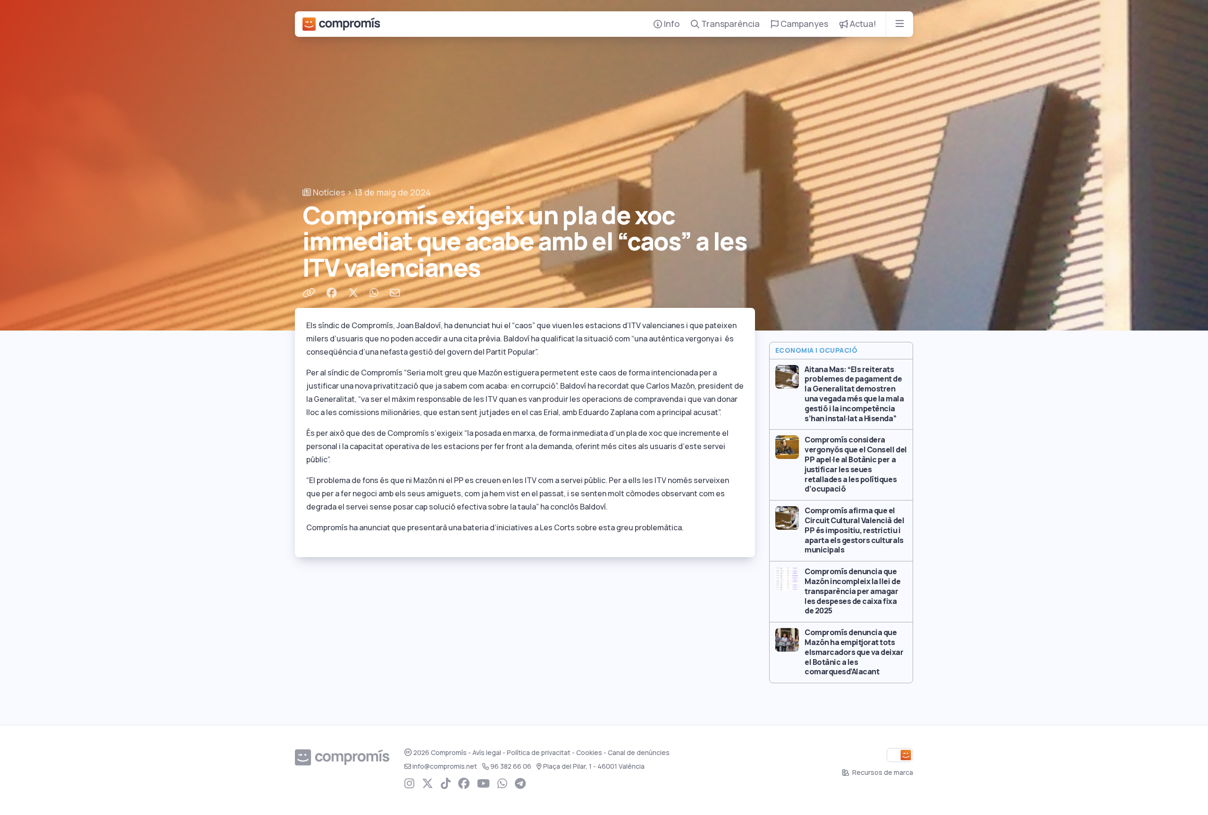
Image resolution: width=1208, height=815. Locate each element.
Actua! (862, 23)
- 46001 (594, 766)
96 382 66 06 (510, 766)
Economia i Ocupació (816, 350)
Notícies (328, 192)
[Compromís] (341, 24)
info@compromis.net (444, 766)
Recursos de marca (882, 772)
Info (671, 23)
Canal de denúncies (639, 752)
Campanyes (803, 23)
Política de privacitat (538, 752)
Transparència (729, 23)
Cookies (589, 752)
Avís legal (486, 752)
